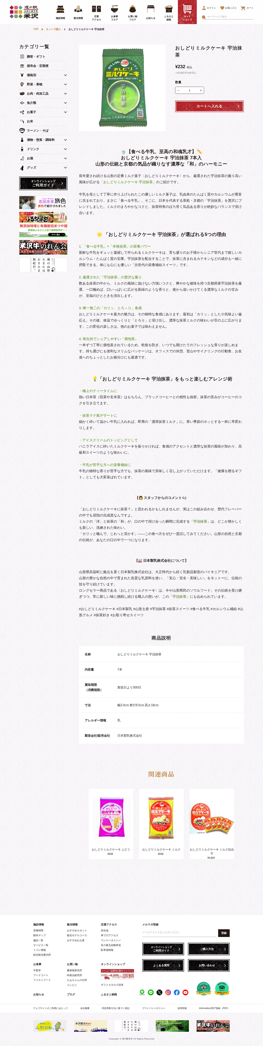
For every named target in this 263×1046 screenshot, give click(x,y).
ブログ (71, 994)
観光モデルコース (77, 935)
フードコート (40, 975)
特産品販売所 (74, 975)
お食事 (37, 964)
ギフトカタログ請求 (112, 984)
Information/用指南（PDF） (214, 1008)
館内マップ (39, 935)
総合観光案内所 (42, 954)
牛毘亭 (37, 970)
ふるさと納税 (109, 994)
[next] (233, 824)
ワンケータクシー (111, 940)
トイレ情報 (39, 950)
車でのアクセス (109, 935)
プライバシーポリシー (153, 1008)
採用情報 (182, 1008)
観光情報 (72, 924)
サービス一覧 (40, 945)
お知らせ (38, 994)
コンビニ (72, 985)
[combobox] (230, 17)
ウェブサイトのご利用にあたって (50, 1008)
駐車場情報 (107, 950)
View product (111, 821)
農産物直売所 (74, 970)
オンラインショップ (113, 964)
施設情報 (38, 924)
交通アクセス (109, 924)
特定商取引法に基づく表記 (116, 1008)
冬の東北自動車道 (111, 945)
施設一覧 (38, 940)
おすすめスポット (77, 930)
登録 (224, 932)
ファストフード (42, 980)
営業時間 (38, 930)
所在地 (104, 930)
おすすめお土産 (76, 940)
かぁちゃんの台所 (77, 980)
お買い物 (72, 964)
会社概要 (85, 1008)
